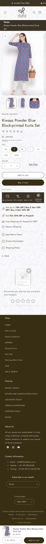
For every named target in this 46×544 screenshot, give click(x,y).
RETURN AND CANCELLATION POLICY (21, 394)
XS (7, 150)
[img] (10, 132)
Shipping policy (31, 519)
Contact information (24, 523)
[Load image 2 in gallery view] (23, 103)
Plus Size (9, 354)
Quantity (5, 161)
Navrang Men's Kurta (13, 360)
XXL (7, 155)
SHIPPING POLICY (13, 411)
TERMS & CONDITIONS (15, 405)
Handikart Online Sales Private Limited (22, 511)
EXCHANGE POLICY (13, 399)
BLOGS (8, 417)
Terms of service (17, 519)
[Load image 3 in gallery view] (34, 103)
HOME (7, 325)
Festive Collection (12, 336)
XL (39, 150)
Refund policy (32, 515)
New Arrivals (10, 330)
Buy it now (23, 182)
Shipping (5, 140)
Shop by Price (11, 348)
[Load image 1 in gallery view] (11, 103)
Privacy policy (21, 515)
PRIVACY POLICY (12, 388)
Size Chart (33, 164)
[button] (5, 12)
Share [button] (6, 256)
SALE (7, 366)
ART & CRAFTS (11, 371)
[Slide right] (43, 104)
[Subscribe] (37, 484)
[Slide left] (3, 104)
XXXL (18, 155)
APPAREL (9, 342)
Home (6, 22)
